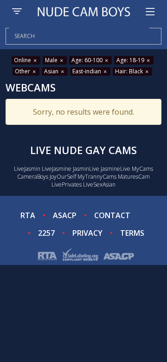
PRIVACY (87, 233)
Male (52, 60)
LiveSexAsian (99, 184)
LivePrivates (66, 184)
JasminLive (86, 169)
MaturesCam (134, 177)
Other (23, 71)
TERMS (132, 233)
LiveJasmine (56, 169)
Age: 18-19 (131, 60)
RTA (27, 215)
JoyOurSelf (63, 177)
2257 (46, 233)
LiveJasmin (27, 169)
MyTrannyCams (96, 177)
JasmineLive (115, 169)
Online (23, 60)
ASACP (65, 215)
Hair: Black (129, 71)
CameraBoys (32, 177)
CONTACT (112, 215)
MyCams (142, 169)
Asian (52, 71)
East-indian (87, 71)
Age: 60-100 (87, 60)
